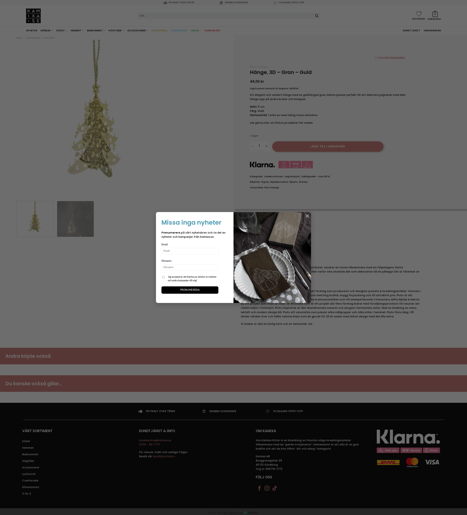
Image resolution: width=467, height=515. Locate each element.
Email (164, 244)
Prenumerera (190, 290)
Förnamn (166, 261)
